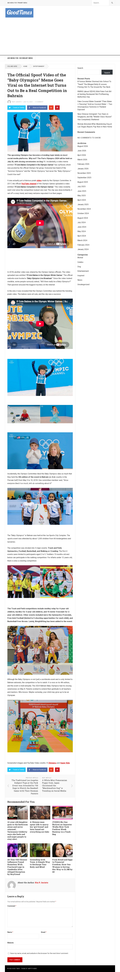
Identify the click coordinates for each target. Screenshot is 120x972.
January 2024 (82, 249)
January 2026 (82, 169)
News (79, 280)
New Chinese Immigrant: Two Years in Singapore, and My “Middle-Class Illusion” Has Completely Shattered (94, 117)
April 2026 (81, 155)
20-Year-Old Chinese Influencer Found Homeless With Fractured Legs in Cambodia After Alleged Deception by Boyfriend (17, 867)
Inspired (80, 275)
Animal (80, 257)
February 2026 (83, 164)
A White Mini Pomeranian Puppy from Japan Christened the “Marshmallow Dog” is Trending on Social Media (54, 785)
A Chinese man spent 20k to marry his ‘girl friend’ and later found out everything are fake (39, 827)
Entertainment (38, 66)
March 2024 (82, 240)
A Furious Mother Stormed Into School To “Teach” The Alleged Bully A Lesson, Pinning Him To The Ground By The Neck (94, 84)
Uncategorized (83, 284)
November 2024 (84, 209)
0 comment (39, 102)
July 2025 (81, 186)
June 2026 (81, 151)
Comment (11, 906)
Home (25, 66)
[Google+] (51, 107)
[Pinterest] (57, 107)
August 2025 (82, 182)
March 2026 (82, 159)
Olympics (52, 763)
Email (44, 932)
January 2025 (82, 204)
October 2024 (83, 213)
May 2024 (81, 231)
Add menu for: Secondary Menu (20, 58)
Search (80, 68)
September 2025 (84, 177)
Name (10, 932)
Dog (79, 266)
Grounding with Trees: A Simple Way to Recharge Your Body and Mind (40, 863)
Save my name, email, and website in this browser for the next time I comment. (39, 953)
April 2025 (81, 200)
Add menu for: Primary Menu (17, 3)
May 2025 (81, 195)
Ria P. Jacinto (17, 102)
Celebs (80, 262)
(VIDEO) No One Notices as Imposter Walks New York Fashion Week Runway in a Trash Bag (62, 828)
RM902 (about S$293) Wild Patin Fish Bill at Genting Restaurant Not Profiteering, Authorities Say (94, 94)
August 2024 (82, 218)
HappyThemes (32, 968)
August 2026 (82, 146)
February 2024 (83, 245)
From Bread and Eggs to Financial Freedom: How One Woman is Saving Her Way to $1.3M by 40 (62, 865)
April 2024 (81, 236)
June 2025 (81, 191)
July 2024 (81, 222)
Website (10, 943)
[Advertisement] (60, 37)
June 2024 (81, 227)
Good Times (16, 968)
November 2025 (84, 173)
